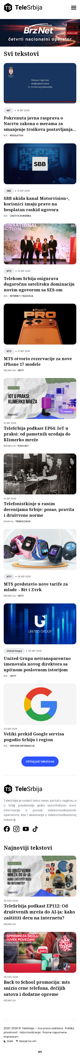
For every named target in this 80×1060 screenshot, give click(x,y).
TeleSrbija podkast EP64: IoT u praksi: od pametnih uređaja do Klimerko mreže (37, 434)
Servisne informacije (22, 745)
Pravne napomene (55, 1032)
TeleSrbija (28, 1028)
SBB (9, 190)
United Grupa (14, 651)
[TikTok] (35, 829)
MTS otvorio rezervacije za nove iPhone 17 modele (38, 361)
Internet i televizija (21, 296)
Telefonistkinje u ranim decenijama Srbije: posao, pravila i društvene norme (39, 509)
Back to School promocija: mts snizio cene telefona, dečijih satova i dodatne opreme (37, 988)
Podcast (23, 445)
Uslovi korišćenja (30, 1032)
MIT (9, 110)
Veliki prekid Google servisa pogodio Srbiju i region (34, 736)
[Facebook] (7, 829)
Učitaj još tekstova (40, 761)
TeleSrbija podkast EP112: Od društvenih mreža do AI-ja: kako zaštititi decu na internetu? (39, 912)
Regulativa (16, 135)
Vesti (21, 370)
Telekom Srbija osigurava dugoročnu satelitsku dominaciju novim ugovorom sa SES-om (39, 283)
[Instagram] (16, 829)
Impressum (11, 1037)
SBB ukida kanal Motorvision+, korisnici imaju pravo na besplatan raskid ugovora (36, 203)
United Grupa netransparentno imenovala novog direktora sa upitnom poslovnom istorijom (37, 664)
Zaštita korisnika (20, 215)
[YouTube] (26, 829)
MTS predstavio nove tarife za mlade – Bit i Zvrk (36, 586)
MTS (9, 271)
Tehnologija (23, 521)
